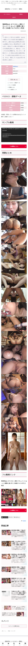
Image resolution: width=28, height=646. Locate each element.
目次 (11, 79)
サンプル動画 (12, 85)
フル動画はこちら (14, 146)
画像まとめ (12, 87)
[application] (14, 135)
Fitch (12, 517)
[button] (25, 367)
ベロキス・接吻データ (14, 82)
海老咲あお (15, 66)
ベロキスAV (5, 517)
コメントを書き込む (14, 626)
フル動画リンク (13, 89)
